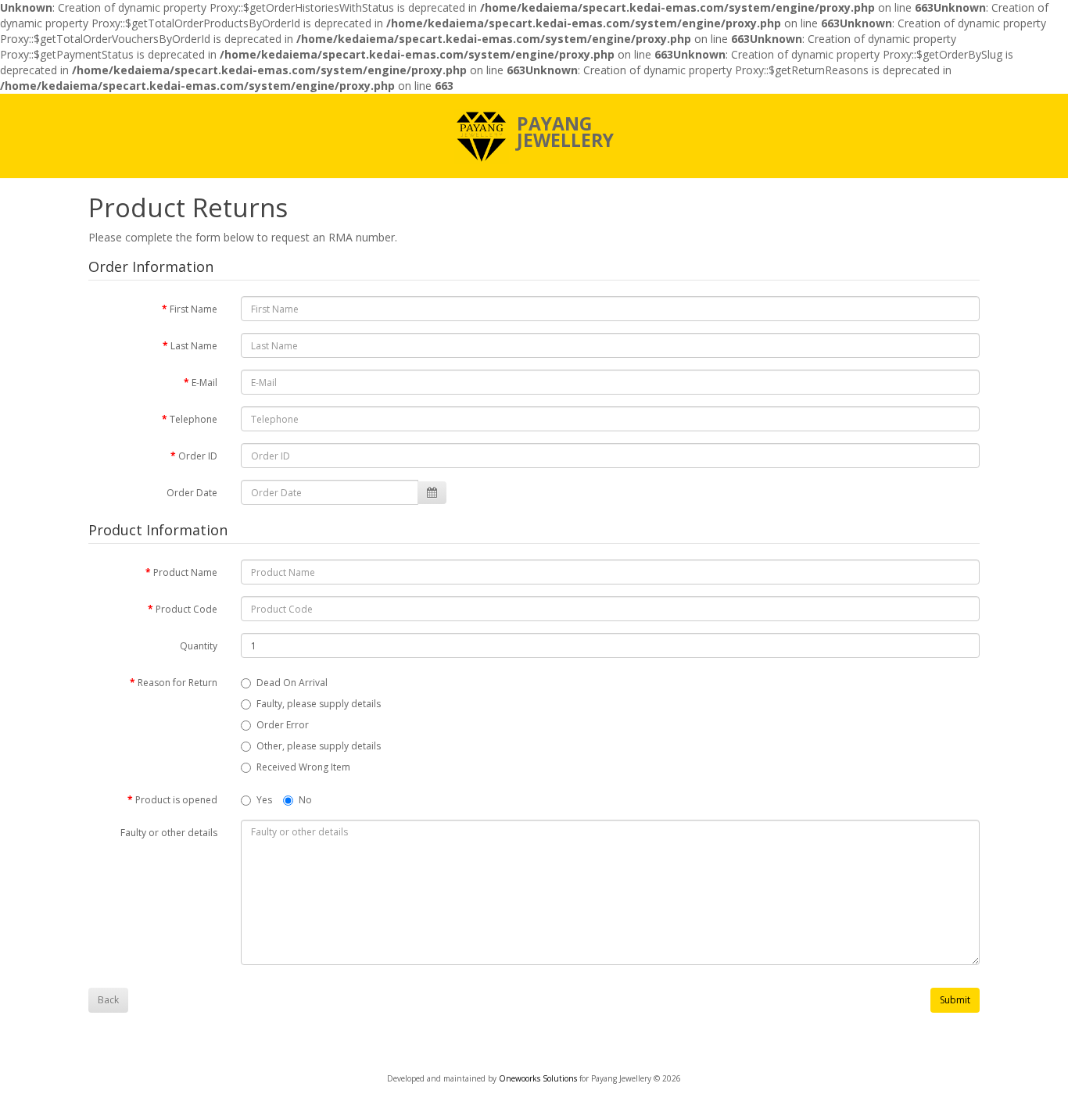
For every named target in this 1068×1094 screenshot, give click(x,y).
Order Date (192, 492)
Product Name (185, 572)
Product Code (186, 609)
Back (108, 999)
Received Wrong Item (303, 767)
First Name (193, 309)
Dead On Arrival (292, 682)
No (305, 799)
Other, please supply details (318, 746)
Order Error (282, 724)
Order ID (197, 456)
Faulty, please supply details (318, 703)
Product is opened (176, 799)
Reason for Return (177, 682)
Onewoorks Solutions (539, 1078)
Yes (264, 799)
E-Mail (204, 382)
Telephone (193, 419)
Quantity (198, 645)
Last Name (193, 345)
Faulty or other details (168, 832)
